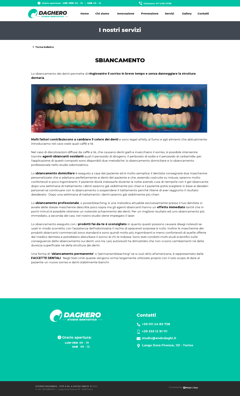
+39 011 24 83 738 (156, 324)
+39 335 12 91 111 (154, 331)
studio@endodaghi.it (159, 338)
